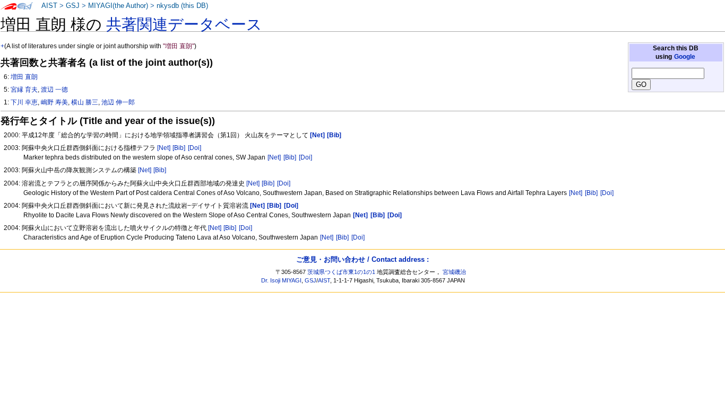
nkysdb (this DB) (182, 6)
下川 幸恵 (24, 102)
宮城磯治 (454, 272)
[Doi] (194, 148)
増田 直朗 (24, 77)
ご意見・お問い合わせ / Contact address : (362, 259)
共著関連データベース (184, 24)
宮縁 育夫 (24, 89)
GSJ (73, 6)
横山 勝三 (84, 102)
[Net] (163, 148)
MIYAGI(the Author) (118, 6)
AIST (49, 6)
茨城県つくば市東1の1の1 (341, 272)
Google (684, 56)
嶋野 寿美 (54, 102)
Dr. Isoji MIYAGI (281, 280)
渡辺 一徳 (54, 89)
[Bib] (178, 148)
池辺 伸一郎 (118, 102)
